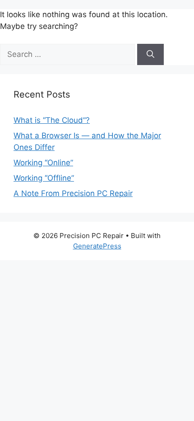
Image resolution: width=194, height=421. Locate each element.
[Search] (150, 54)
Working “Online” (43, 162)
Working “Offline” (44, 177)
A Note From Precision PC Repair (73, 193)
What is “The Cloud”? (52, 120)
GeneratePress (97, 246)
